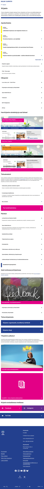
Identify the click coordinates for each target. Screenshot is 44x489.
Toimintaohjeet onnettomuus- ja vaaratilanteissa (30, 463)
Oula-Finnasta (36, 273)
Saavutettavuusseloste (28, 451)
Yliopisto (4, 4)
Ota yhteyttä (4, 451)
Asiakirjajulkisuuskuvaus (28, 458)
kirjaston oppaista (4, 275)
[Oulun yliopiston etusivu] (10, 1)
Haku (4, 486)
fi (29, 487)
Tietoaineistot (22, 179)
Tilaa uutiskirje (4, 456)
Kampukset (25, 460)
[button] (40, 486)
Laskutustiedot (4, 460)
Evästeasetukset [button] (26, 456)
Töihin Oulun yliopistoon (6, 458)
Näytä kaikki (38, 59)
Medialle (3, 454)
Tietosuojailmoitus (27, 454)
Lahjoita (16, 486)
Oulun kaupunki (26, 466)
